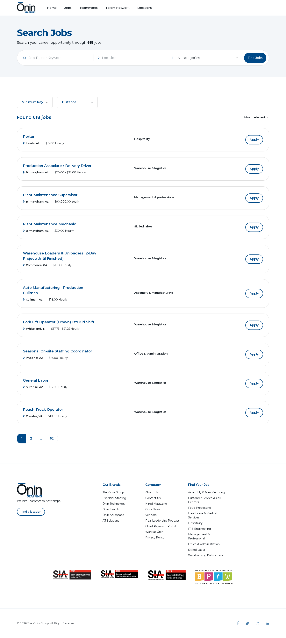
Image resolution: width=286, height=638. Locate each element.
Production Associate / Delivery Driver (57, 166)
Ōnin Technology (114, 503)
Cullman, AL (34, 299)
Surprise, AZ (34, 387)
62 (52, 438)
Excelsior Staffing (114, 498)
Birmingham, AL (37, 172)
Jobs (68, 8)
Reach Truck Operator (43, 409)
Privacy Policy (154, 537)
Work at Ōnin (154, 532)
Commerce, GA (36, 265)
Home (52, 8)
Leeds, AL (33, 143)
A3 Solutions (111, 520)
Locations (144, 8)
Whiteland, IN (35, 328)
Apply (254, 140)
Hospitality (195, 523)
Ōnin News (152, 509)
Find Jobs (255, 58)
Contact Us (153, 498)
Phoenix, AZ (34, 358)
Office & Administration (204, 544)
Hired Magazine (156, 503)
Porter (28, 137)
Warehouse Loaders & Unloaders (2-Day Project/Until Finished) (59, 256)
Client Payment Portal (160, 526)
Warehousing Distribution (205, 555)
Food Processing (199, 508)
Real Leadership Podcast (162, 520)
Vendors (150, 515)
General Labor (35, 380)
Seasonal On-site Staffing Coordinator (57, 351)
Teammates (88, 8)
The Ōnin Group (113, 492)
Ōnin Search (111, 509)
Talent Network (117, 8)
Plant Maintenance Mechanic (49, 224)
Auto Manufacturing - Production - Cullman (54, 290)
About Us (151, 492)
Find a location (31, 511)
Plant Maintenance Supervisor (50, 195)
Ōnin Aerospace (113, 515)
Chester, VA (34, 416)
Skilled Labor (196, 549)
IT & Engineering (199, 529)
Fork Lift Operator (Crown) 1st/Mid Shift (59, 322)
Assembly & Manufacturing (206, 492)
